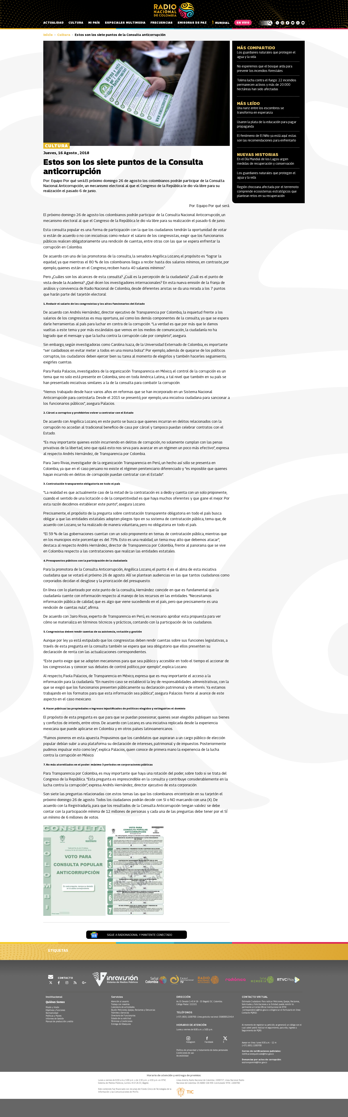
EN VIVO (243, 22)
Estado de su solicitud (121, 1018)
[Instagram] (282, 22)
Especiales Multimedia (125, 22)
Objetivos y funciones (55, 1010)
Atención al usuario (120, 1001)
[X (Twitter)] (277, 22)
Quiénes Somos (55, 1002)
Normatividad (52, 1013)
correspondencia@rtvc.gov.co (255, 1010)
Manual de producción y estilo (59, 1021)
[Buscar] (265, 23)
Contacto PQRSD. (250, 1012)
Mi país (94, 22)
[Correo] (303, 22)
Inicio (48, 35)
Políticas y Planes (53, 1016)
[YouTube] (292, 22)
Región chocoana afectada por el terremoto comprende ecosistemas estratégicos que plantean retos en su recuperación (268, 191)
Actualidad (53, 22)
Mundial (222, 22)
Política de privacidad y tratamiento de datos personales (202, 1050)
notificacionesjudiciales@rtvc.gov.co (258, 1054)
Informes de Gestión (55, 1018)
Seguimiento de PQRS (251, 1030)
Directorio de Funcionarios (123, 1015)
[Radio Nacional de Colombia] (174, 10)
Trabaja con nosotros (120, 1004)
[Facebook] (287, 22)
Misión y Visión (52, 1007)
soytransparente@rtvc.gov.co (254, 1062)
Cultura (75, 22)
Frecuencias (161, 22)
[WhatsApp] (297, 22)
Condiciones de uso (185, 1053)
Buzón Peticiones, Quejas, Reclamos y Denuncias (133, 1010)
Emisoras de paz (192, 22)
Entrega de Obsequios (121, 1024)
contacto (65, 977)
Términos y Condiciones (121, 1021)
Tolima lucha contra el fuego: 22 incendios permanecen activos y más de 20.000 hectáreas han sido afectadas (266, 84)
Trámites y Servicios (120, 1012)
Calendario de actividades (123, 1007)
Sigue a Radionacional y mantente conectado (139, 934)
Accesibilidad (182, 1055)
